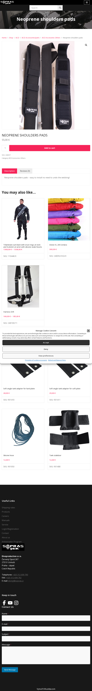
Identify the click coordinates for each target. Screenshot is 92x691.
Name (5, 613)
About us (6, 537)
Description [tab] (9, 171)
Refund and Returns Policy (57, 360)
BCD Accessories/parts (31, 38)
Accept (46, 342)
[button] (88, 331)
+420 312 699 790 (20, 574)
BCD (17, 38)
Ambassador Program (12, 541)
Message (6, 644)
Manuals (6, 520)
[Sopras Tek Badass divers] (7, 2)
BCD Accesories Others (51, 38)
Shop (11, 38)
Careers (5, 516)
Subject (6, 634)
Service (5, 524)
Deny (46, 349)
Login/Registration (10, 529)
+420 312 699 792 (13, 577)
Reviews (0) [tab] (25, 171)
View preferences (46, 356)
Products (6, 511)
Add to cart (49, 148)
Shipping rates (8, 507)
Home (4, 38)
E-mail (5, 624)
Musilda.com (49, 689)
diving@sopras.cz (16, 581)
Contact (5, 533)
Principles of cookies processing (36, 360)
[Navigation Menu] (87, 2)
